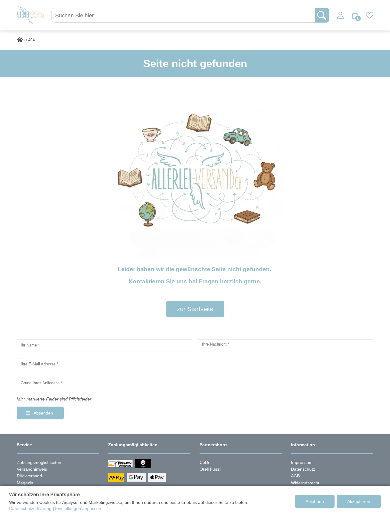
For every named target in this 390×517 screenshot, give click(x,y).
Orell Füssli (210, 469)
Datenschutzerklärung (30, 508)
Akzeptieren (358, 501)
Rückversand (29, 475)
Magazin (25, 482)
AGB (295, 475)
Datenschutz (303, 469)
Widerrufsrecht (305, 482)
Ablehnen (315, 501)
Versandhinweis (32, 469)
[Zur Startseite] (20, 40)
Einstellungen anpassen (78, 508)
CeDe (205, 462)
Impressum (302, 462)
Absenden (43, 413)
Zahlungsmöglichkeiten (39, 462)
